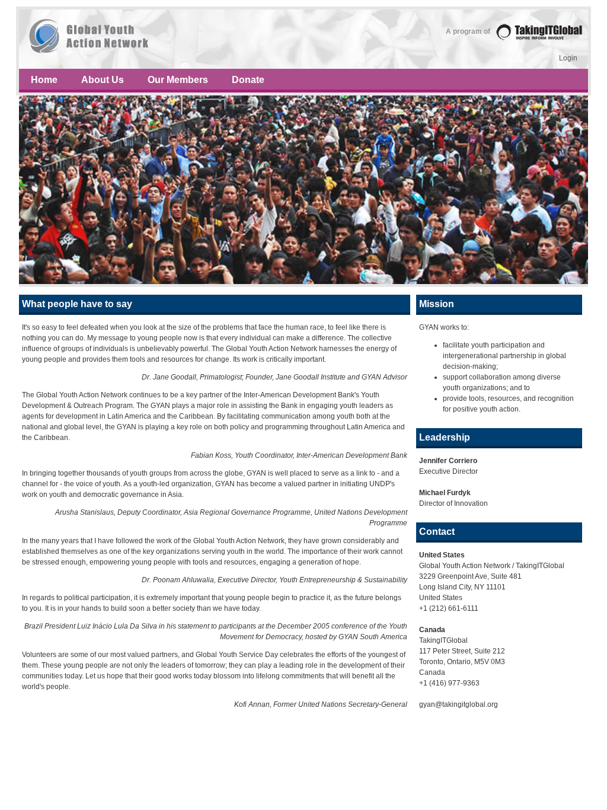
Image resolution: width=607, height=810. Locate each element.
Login (568, 58)
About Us (102, 80)
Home (44, 80)
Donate (248, 80)
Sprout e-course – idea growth (303, 39)
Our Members (178, 80)
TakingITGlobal (539, 32)
